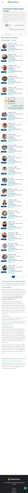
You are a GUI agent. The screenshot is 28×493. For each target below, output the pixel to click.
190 (16, 276)
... (7, 276)
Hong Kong (14, 360)
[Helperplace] (1, 1)
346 (22, 276)
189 (13, 276)
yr (16, 43)
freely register (13, 349)
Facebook (15, 363)
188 (10, 276)
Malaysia (8, 360)
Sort (21, 34)
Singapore (19, 360)
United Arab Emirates (7, 361)
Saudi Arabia (18, 361)
